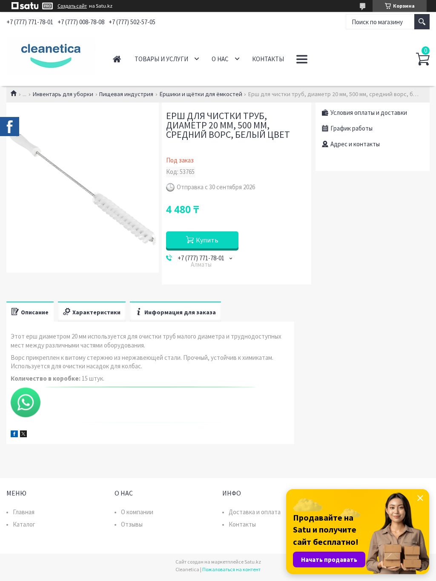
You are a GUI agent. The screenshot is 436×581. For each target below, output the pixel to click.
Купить (207, 240)
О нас (220, 59)
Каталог (24, 524)
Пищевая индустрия (126, 94)
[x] (23, 435)
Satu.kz (252, 561)
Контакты (268, 59)
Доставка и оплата (255, 512)
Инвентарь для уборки (63, 94)
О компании (137, 512)
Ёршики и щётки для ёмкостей (201, 94)
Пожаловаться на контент (231, 569)
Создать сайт (72, 6)
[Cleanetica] (50, 54)
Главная (116, 58)
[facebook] (14, 435)
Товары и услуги (161, 59)
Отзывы (132, 524)
